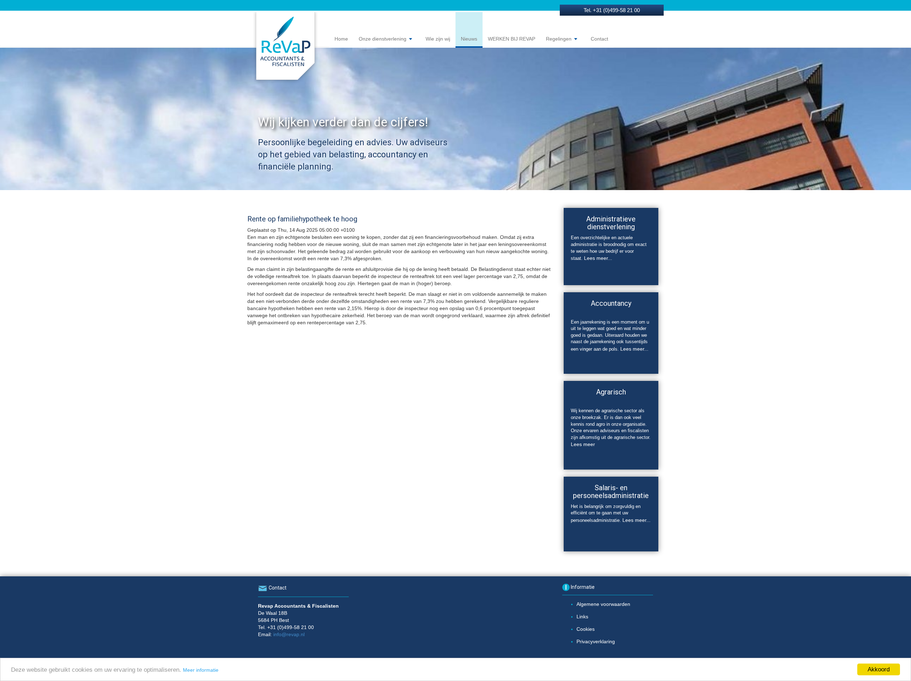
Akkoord (879, 669)
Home (341, 39)
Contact (599, 39)
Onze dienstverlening (383, 39)
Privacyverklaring (595, 641)
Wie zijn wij (438, 39)
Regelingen (559, 39)
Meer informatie (200, 670)
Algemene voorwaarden (603, 604)
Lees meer (583, 444)
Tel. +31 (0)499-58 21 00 (612, 10)
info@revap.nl (289, 634)
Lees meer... (598, 258)
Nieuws (469, 39)
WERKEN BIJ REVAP (511, 39)
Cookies (585, 629)
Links (582, 616)
